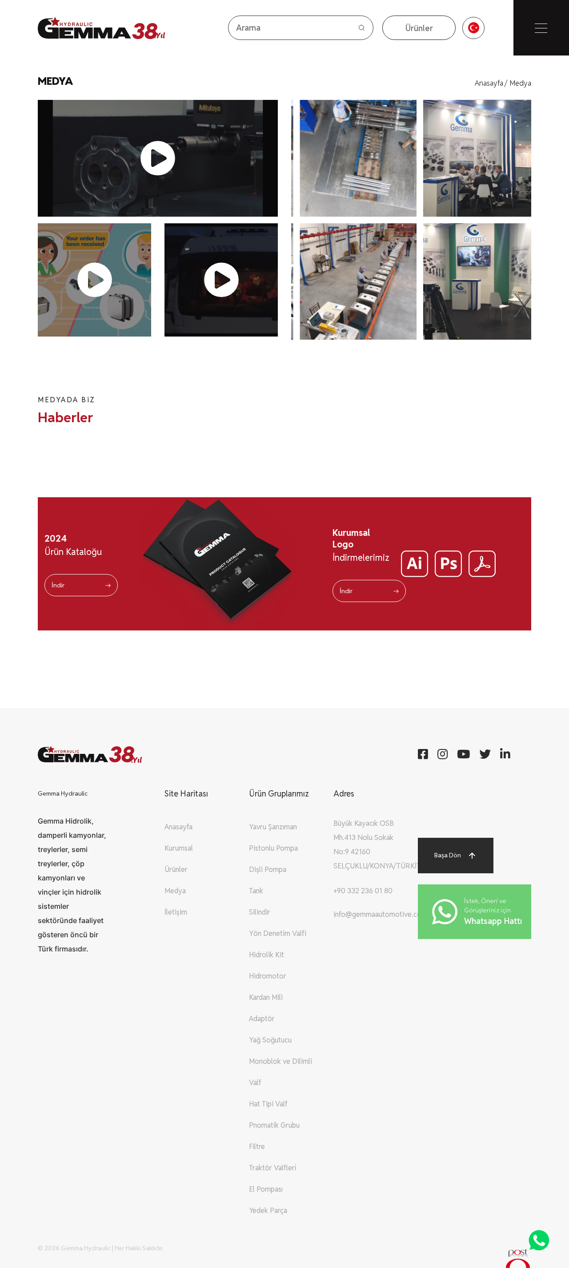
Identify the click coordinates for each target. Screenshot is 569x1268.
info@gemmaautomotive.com (380, 914)
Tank (256, 891)
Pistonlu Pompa (273, 848)
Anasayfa (491, 83)
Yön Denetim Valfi (277, 933)
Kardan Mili (266, 997)
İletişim (175, 912)
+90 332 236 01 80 (363, 891)
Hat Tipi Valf (268, 1104)
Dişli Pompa (267, 869)
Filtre (257, 1146)
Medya (520, 83)
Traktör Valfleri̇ (273, 1168)
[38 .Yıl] (85, 28)
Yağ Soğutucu (270, 1040)
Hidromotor (267, 976)
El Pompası (266, 1189)
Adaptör (262, 1018)
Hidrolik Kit (266, 954)
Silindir (259, 912)
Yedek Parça (268, 1210)
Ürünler (176, 869)
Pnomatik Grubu (274, 1125)
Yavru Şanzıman (273, 827)
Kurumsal (178, 848)
